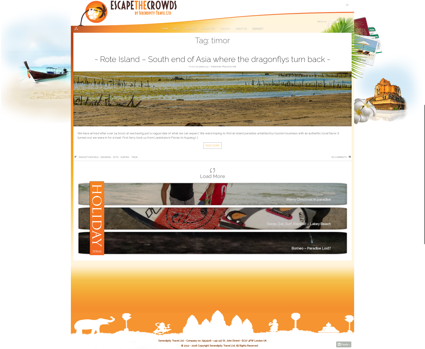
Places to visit (229, 66)
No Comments (339, 157)
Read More (212, 145)
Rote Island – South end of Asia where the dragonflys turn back (212, 59)
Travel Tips (208, 28)
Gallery (225, 28)
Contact (257, 28)
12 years (200, 66)
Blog (177, 28)
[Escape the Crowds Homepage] (97, 16)
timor (134, 157)
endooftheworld (89, 157)
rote (116, 157)
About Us (241, 28)
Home (165, 28)
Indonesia (216, 66)
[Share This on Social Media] (76, 28)
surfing (125, 157)
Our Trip (190, 28)
